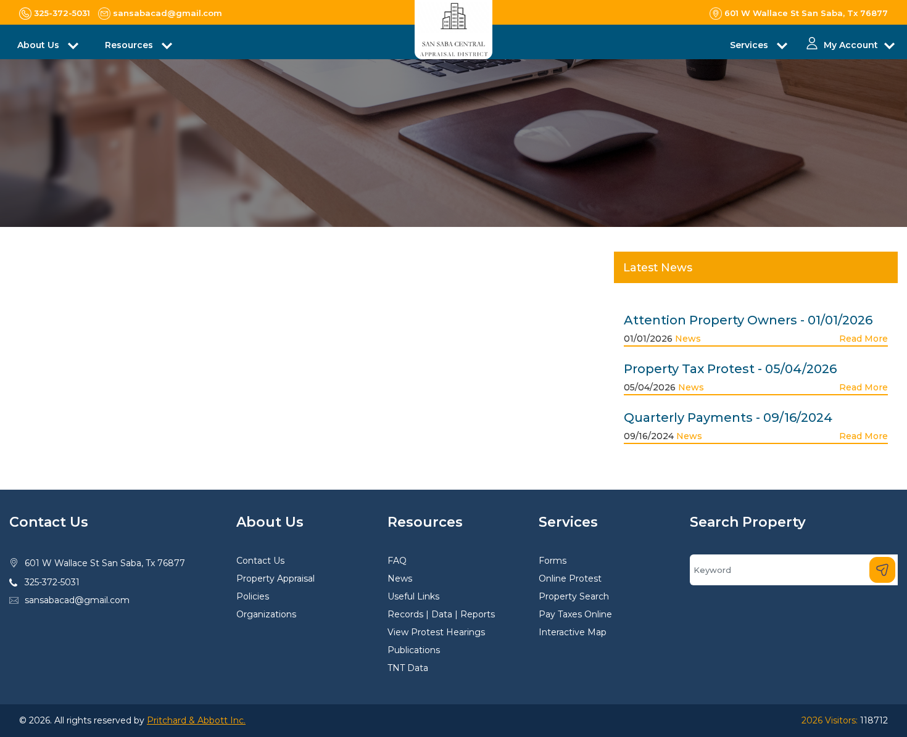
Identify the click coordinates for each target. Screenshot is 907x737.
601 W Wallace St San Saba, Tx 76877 (105, 563)
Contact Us (260, 560)
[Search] (882, 570)
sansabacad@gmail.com (77, 600)
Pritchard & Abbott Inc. (196, 720)
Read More (863, 338)
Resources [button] (130, 45)
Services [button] (750, 45)
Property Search (574, 596)
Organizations (266, 614)
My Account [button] (851, 45)
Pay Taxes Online (575, 614)
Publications (413, 650)
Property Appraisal (275, 578)
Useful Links (413, 596)
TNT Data (407, 667)
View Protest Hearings (436, 632)
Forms (552, 560)
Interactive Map (573, 632)
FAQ (397, 560)
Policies (252, 596)
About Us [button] (39, 45)
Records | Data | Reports (441, 614)
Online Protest (570, 578)
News (688, 338)
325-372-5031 (52, 582)
